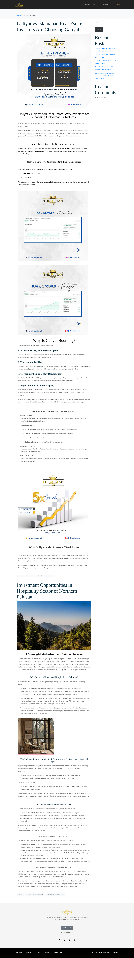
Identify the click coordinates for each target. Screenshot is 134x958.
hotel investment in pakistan (55, 894)
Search (97, 22)
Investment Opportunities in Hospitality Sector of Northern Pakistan (47, 591)
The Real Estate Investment (44, 576)
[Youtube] (69, 940)
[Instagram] (74, 940)
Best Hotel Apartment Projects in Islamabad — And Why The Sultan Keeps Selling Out (104, 76)
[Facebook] (59, 940)
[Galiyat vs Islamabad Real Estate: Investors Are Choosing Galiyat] (54, 71)
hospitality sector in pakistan (34, 894)
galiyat (20, 576)
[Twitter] (64, 940)
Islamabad (29, 576)
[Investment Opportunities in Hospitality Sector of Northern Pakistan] (54, 626)
